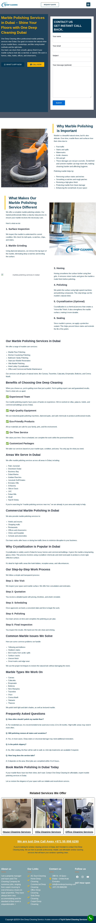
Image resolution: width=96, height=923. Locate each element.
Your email (57, 46)
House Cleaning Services (17, 832)
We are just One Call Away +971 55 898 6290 (48, 841)
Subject (56, 55)
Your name (57, 36)
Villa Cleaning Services (48, 832)
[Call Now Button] (90, 918)
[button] (88, 4)
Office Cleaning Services (79, 832)
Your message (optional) (62, 65)
